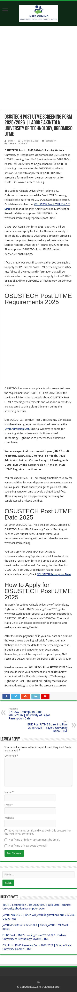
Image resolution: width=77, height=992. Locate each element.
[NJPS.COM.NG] (38, 13)
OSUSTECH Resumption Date (54, 574)
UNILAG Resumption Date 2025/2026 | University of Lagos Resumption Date (29, 713)
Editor (11, 140)
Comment (11, 755)
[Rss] (38, 981)
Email (9, 805)
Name (9, 792)
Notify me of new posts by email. (28, 845)
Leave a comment (17, 143)
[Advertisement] (38, 70)
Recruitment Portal (49, 986)
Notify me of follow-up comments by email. (34, 839)
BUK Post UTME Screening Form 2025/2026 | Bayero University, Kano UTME (47, 726)
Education (51, 140)
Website (9, 817)
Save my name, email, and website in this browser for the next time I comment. (38, 832)
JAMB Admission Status (18, 428)
